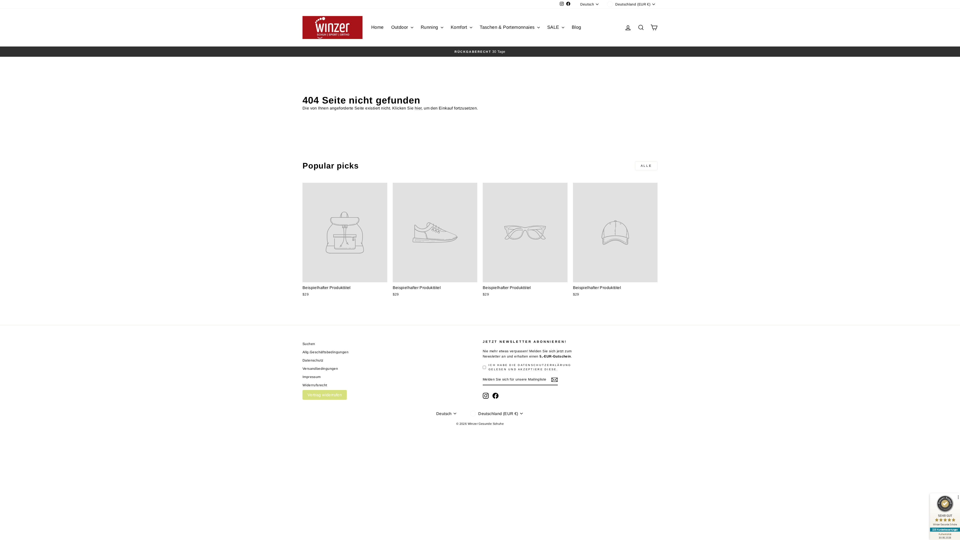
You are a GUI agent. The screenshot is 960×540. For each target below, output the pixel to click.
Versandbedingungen (320, 368)
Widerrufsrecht (314, 385)
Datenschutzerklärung (544, 365)
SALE (553, 27)
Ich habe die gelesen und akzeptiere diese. (529, 367)
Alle (646, 166)
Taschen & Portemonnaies (508, 27)
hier (418, 108)
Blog (576, 27)
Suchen (308, 344)
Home (377, 27)
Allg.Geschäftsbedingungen (325, 352)
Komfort (459, 27)
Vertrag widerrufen (325, 395)
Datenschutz (312, 360)
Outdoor (400, 27)
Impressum (311, 377)
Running (430, 27)
